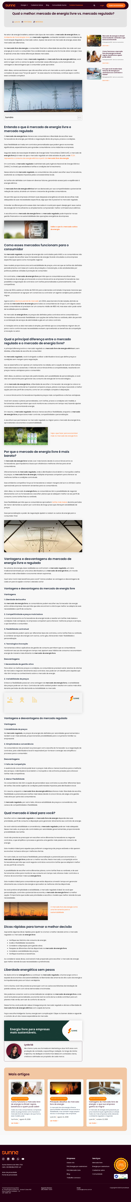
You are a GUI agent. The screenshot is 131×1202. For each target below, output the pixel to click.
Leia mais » (105, 45)
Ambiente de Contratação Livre (16, 37)
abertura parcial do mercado (27, 301)
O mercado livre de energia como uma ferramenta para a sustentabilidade (64, 910)
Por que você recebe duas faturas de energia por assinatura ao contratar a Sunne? (112, 71)
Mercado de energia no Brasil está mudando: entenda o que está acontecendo (113, 38)
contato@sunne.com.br (84, 1188)
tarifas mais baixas (59, 502)
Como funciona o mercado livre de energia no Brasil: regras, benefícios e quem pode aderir (112, 54)
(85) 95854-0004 (46, 1188)
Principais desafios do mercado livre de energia (64, 1102)
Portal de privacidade (9, 1175)
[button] (94, 5)
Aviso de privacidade (9, 1172)
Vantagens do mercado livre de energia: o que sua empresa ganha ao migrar (103, 1104)
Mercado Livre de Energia (20, 1098)
